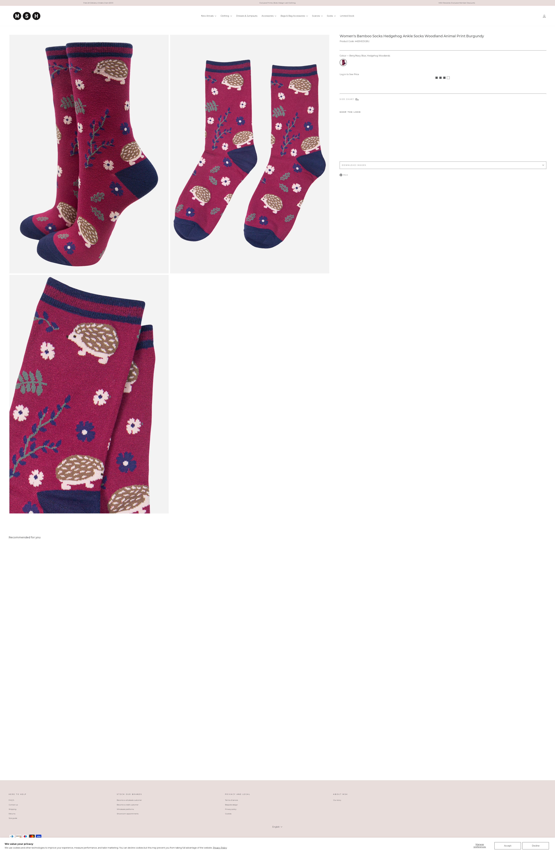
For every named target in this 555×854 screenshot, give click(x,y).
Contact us (13, 805)
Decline (536, 845)
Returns (12, 814)
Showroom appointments (127, 814)
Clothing (225, 16)
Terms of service (231, 800)
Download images (354, 165)
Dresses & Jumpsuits (246, 16)
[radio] (343, 62)
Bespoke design (231, 805)
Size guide (13, 818)
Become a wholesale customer (129, 800)
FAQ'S (11, 800)
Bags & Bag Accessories (293, 16)
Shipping (12, 809)
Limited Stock (347, 16)
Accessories (268, 16)
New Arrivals (207, 16)
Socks (330, 16)
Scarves (316, 16)
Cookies (228, 814)
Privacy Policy (220, 847)
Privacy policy (230, 809)
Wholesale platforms (125, 809)
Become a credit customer (127, 805)
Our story (337, 800)
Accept (507, 845)
